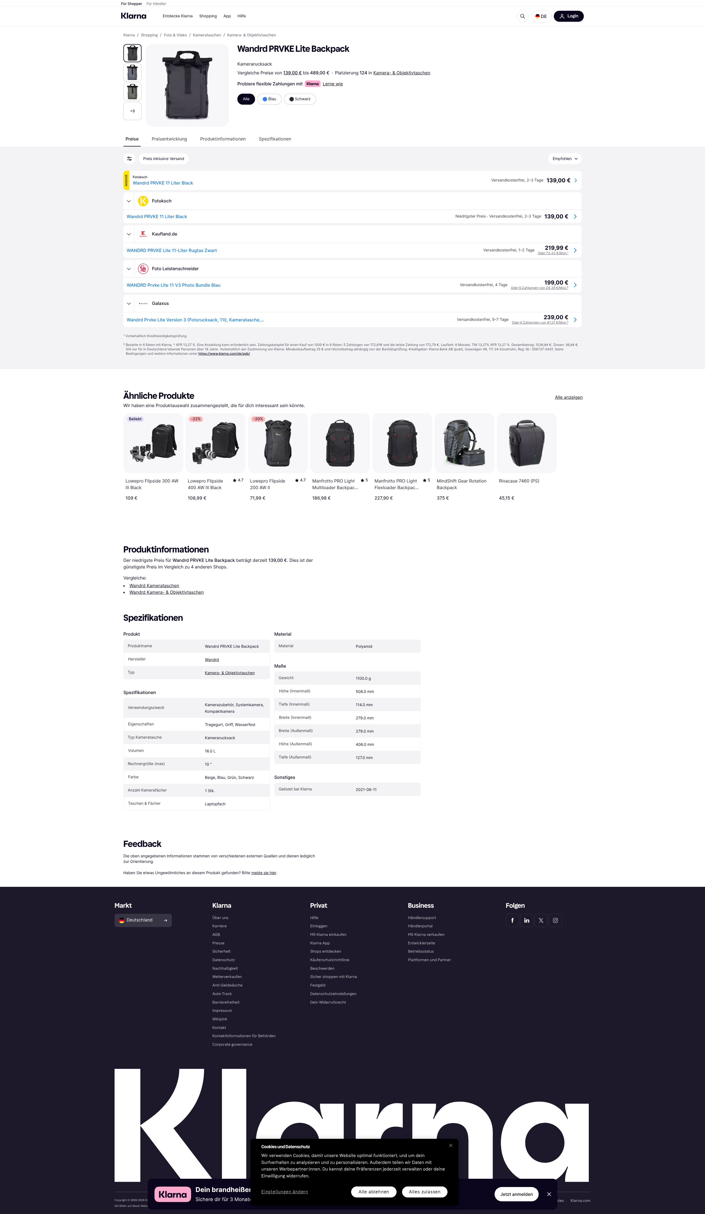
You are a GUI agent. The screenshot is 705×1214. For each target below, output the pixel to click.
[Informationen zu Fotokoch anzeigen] (128, 201)
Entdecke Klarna (178, 16)
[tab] (132, 139)
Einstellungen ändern (284, 1192)
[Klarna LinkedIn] (526, 920)
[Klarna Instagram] (555, 920)
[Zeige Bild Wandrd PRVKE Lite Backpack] (132, 53)
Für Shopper (131, 4)
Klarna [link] (129, 35)
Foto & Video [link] (175, 35)
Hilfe (241, 16)
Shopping (208, 16)
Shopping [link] (149, 35)
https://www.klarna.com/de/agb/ (224, 353)
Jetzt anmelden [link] (516, 1194)
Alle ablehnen (374, 1191)
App (227, 16)
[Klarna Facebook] (512, 920)
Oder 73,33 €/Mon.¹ (553, 253)
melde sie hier (263, 872)
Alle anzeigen (569, 397)
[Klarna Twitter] (541, 920)
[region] (354, 1172)
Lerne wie (333, 83)
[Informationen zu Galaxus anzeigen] (128, 303)
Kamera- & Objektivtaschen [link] (251, 35)
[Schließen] (451, 1145)
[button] (541, 16)
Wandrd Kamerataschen (154, 585)
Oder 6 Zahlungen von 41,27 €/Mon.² (540, 322)
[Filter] (129, 158)
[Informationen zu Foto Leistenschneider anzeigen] (128, 268)
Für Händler (156, 4)
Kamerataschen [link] (207, 35)
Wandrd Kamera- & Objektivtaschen (166, 592)
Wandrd (212, 659)
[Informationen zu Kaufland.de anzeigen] (128, 234)
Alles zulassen (425, 1191)
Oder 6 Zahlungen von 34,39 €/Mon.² (539, 288)
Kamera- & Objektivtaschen (401, 72)
